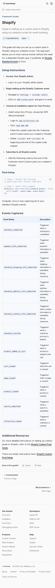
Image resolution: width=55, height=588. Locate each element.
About (4, 572)
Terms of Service (9, 577)
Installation (6, 519)
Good (27, 465)
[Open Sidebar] (51, 3)
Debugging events (10, 527)
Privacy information (28, 572)
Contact (13, 572)
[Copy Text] (50, 179)
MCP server (35, 527)
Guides (32, 542)
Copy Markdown (12, 38)
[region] (27, 186)
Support (33, 538)
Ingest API (34, 515)
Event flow (6, 523)
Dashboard (34, 551)
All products (7, 551)
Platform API (35, 519)
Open (24, 38)
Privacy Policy (45, 572)
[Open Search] (47, 3)
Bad (39, 465)
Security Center (36, 546)
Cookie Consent (9, 538)
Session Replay (8, 546)
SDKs (32, 523)
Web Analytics (8, 542)
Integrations (7, 555)
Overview (6, 515)
